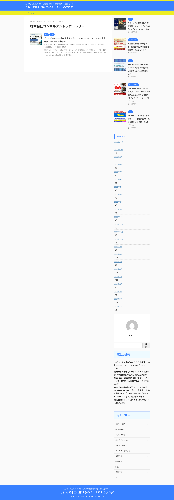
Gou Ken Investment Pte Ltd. (65, 44)
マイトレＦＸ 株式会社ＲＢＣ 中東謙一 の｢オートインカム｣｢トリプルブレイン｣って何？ (139, 26)
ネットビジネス (121, 445)
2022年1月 (118, 217)
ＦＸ (117, 477)
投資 (117, 467)
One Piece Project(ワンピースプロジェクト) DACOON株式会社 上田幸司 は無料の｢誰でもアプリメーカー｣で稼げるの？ (139, 94)
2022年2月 (118, 209)
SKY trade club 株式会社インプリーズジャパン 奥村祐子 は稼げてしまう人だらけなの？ (131, 381)
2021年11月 (118, 232)
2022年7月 (118, 172)
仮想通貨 (118, 456)
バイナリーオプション (123, 451)
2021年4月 (118, 284)
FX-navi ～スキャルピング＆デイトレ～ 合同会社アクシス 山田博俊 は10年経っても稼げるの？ (132, 399)
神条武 (64, 47)
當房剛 (59, 47)
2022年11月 (118, 142)
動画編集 (118, 461)
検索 (146, 345)
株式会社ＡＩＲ (51, 47)
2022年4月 (118, 194)
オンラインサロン (122, 440)
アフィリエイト (121, 435)
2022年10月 (118, 150)
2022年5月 (118, 187)
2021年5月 (118, 277)
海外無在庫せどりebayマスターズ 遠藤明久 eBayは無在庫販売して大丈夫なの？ (138, 47)
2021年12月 (118, 224)
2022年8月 (118, 165)
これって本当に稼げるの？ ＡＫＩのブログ (49, 7)
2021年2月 (118, 299)
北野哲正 (78, 44)
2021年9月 (118, 247)
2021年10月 (118, 239)
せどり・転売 (120, 424)
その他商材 (119, 429)
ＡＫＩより (30, 13)
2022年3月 (118, 202)
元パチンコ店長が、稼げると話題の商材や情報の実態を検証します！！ (87, 489)
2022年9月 (118, 157)
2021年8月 (118, 254)
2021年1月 (118, 307)
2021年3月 (118, 292)
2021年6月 (118, 269)
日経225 (118, 472)
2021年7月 (118, 262)
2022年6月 (118, 179)
